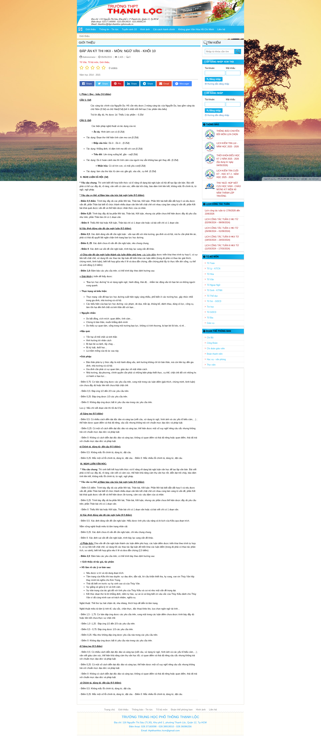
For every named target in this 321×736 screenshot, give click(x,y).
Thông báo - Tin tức (142, 709)
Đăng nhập (215, 79)
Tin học (210, 306)
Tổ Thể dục (212, 296)
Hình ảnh (201, 709)
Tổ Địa (210, 317)
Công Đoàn (212, 343)
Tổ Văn (83, 62)
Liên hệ (213, 709)
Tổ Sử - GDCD (214, 301)
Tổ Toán (211, 263)
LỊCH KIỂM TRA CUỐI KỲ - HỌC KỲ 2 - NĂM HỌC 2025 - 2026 (228, 173)
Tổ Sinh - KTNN (214, 290)
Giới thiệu (104, 62)
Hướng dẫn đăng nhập (218, 84)
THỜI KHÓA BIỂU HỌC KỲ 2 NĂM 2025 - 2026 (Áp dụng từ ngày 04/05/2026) (228, 160)
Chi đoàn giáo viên (216, 348)
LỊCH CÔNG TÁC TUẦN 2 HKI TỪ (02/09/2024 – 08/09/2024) (221, 221)
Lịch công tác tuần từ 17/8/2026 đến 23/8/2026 (222, 212)
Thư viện (211, 364)
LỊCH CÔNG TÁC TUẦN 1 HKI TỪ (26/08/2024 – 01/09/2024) (221, 230)
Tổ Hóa (210, 274)
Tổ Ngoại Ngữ (213, 285)
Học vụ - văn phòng (216, 359)
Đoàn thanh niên (215, 354)
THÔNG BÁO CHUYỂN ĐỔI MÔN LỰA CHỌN (228, 133)
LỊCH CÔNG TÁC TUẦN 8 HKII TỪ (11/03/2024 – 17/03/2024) (222, 247)
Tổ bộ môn (93, 62)
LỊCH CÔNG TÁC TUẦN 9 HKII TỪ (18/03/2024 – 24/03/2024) (222, 238)
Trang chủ (109, 709)
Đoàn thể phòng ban (182, 709)
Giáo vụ (210, 323)
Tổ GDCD (211, 312)
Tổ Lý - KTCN (213, 268)
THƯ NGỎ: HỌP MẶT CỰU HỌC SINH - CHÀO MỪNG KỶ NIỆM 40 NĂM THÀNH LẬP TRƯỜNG (229, 189)
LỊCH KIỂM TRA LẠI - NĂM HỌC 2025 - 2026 (228, 145)
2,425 (120, 57)
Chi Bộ (210, 337)
